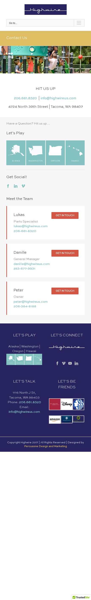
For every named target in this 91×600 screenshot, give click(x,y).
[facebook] (8, 186)
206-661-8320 (25, 231)
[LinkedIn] (76, 363)
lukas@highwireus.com (31, 226)
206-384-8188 (25, 306)
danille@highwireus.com (32, 264)
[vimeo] (23, 186)
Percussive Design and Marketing (45, 446)
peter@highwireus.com (31, 301)
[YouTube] (70, 363)
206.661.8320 (26, 98)
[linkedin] (15, 186)
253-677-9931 (24, 268)
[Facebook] (57, 363)
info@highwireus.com (58, 98)
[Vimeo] (63, 363)
